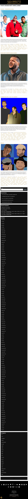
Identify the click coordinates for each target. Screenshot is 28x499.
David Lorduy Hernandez (6, 179)
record (26, 183)
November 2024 (3, 259)
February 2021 (3, 344)
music (9, 182)
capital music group (23, 134)
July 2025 (2, 244)
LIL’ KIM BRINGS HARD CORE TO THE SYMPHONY (8, 196)
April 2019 (2, 386)
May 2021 (2, 338)
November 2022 (3, 304)
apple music (2, 177)
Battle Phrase (9, 177)
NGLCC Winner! (8, 208)
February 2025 (3, 253)
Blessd (15, 45)
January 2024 (3, 278)
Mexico (7, 182)
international (13, 181)
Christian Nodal (19, 177)
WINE (2, 474)
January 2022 (3, 323)
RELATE (2, 459)
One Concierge (8, 207)
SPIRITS (2, 461)
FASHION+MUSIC (9, 176)
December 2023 (3, 280)
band (5, 177)
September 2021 (3, 331)
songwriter (7, 92)
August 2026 (3, 219)
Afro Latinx (21, 44)
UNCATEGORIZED (3, 472)
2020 (16, 176)
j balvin (17, 181)
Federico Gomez (8, 180)
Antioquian (5, 45)
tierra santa (14, 92)
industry (6, 181)
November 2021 (3, 327)
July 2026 (2, 221)
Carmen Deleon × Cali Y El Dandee (9, 96)
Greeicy (17, 180)
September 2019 (3, 376)
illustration (2, 181)
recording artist (24, 91)
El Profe (24, 179)
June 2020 (2, 359)
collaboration (24, 177)
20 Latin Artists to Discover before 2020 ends (20, 132)
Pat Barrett (14, 91)
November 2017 (3, 418)
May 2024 (2, 270)
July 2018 (2, 403)
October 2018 (3, 397)
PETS (2, 455)
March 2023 (3, 297)
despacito (14, 135)
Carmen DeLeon (3, 135)
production (15, 183)
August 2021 (3, 333)
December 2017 (3, 416)
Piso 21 (2, 143)
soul (4, 184)
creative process (22, 178)
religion (2, 92)
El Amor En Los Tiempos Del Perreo (17, 179)
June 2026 (2, 223)
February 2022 (3, 321)
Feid (11, 180)
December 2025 (3, 234)
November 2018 (3, 395)
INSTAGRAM (9, 181)
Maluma (22, 181)
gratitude (14, 180)
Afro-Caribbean (14, 133)
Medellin (4, 182)
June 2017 (2, 427)
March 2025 (3, 251)
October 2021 (3, 329)
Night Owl (20, 182)
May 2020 (2, 361)
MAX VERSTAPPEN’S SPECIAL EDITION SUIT (7, 200)
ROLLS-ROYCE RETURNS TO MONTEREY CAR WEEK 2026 (9, 194)
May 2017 (2, 429)
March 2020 (3, 365)
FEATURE (8, 132)
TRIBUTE (2, 470)
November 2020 (3, 350)
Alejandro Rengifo (24, 133)
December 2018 (3, 393)
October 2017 (3, 420)
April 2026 (2, 227)
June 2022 (2, 314)
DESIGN (2, 440)
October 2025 (3, 238)
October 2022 (3, 306)
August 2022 (3, 310)
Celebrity (18, 45)
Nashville (5, 91)
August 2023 (3, 287)
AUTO (2, 436)
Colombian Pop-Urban (9, 135)
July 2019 (2, 380)
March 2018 (3, 410)
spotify (6, 184)
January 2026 (3, 232)
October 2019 (3, 374)
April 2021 (2, 340)
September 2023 (3, 285)
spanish (11, 92)
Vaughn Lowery (19, 92)
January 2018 (3, 414)
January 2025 (3, 255)
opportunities (24, 182)
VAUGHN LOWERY (9, 212)
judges (25, 184)
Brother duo (7, 134)
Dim (11, 179)
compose (7, 178)
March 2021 (2, 342)
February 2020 (3, 367)
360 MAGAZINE (17, 49)
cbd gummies (3, 207)
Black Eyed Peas (14, 177)
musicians (17, 182)
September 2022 (3, 308)
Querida (23, 183)
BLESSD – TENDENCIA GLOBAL (7, 9)
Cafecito (14, 134)
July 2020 (2, 357)
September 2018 (3, 399)
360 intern (2, 93)
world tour (4, 49)
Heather (7, 185)
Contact (15, 496)
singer (4, 92)
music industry (13, 182)
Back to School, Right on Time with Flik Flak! (7, 198)
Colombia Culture (3, 178)
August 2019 (3, 378)
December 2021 (3, 325)
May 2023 (2, 293)
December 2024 (3, 257)
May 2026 (2, 225)
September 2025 (3, 240)
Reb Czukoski (19, 91)
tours (11, 184)
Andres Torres (3, 134)
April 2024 (2, 272)
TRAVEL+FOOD (3, 468)
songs (2, 184)
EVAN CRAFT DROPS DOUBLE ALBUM (9, 53)
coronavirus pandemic (13, 178)
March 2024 (3, 274)
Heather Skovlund (21, 180)
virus (18, 184)
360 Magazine (17, 44)
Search (2, 188)
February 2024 (3, 276)
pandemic (5, 183)
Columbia (25, 45)
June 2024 (2, 268)
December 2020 (3, 348)
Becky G (12, 45)
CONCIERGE (3, 438)
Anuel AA (9, 45)
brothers (11, 134)
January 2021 (3, 346)
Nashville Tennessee (9, 91)
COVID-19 (18, 178)
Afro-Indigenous (19, 133)
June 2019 (2, 382)
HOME (2, 451)
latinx (19, 181)
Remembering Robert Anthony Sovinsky (7, 202)
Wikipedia (21, 184)
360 (14, 44)
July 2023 (2, 289)
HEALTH (8, 44)
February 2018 (3, 412)
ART (2, 434)
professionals (19, 183)
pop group (11, 183)
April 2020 (2, 363)
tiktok (9, 184)
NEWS (2, 453)
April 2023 (2, 295)
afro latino (21, 176)
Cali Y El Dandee (18, 134)
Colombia (22, 45)
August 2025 (3, 242)
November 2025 (3, 236)
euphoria (24, 135)
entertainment (20, 135)
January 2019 (3, 391)
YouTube (8, 49)
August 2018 (3, 401)
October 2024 (3, 261)
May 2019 (2, 384)
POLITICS (2, 457)
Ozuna (2, 183)
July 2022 (2, 312)
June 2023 (2, 291)
